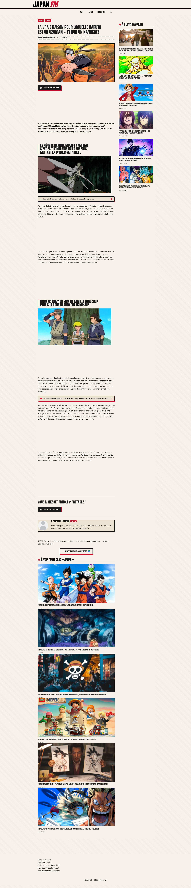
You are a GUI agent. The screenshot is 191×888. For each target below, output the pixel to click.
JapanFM (102, 880)
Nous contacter (44, 860)
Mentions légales (45, 862)
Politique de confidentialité (49, 865)
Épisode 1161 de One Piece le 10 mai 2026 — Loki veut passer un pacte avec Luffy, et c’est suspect (68, 650)
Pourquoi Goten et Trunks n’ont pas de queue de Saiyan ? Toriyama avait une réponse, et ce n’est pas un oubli (73, 784)
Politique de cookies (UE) (48, 868)
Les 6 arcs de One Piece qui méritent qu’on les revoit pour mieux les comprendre (136, 104)
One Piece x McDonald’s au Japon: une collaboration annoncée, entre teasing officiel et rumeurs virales (72, 694)
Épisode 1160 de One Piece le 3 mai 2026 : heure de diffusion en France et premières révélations (68, 829)
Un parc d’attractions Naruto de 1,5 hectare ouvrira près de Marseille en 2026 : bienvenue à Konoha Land (136, 50)
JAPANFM (73, 521)
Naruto (48, 20)
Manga (82, 12)
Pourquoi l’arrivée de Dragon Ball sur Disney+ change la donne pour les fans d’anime (65, 605)
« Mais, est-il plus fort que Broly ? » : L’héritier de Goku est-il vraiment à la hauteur (135, 77)
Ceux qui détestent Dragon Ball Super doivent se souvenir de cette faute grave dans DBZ (134, 187)
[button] (111, 12)
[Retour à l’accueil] (46, 4)
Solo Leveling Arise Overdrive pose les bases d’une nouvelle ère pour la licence (135, 159)
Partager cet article (51, 88)
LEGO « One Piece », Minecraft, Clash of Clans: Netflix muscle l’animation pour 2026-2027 (67, 739)
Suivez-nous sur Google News (76, 551)
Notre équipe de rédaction (49, 871)
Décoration (101, 12)
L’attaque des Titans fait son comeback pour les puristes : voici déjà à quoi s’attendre (134, 132)
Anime (91, 12)
